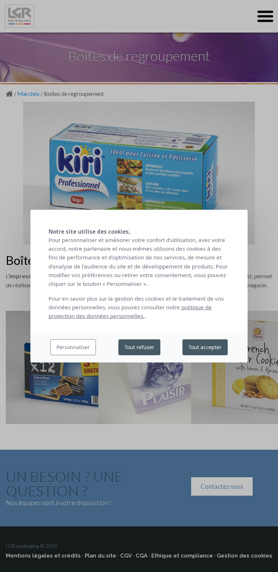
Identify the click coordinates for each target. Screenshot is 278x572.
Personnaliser (73, 347)
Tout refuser (139, 347)
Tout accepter (205, 347)
